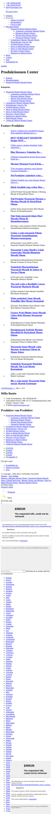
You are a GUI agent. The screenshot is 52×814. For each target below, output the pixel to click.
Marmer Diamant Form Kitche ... (27, 164)
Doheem (9, 16)
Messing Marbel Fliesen (28, 483)
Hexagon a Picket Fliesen (20, 51)
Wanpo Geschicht (17, 20)
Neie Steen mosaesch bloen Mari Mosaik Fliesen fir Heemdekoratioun (26, 219)
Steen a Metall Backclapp (10, 480)
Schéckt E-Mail (7, 487)
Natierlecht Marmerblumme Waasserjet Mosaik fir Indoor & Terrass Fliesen (26, 270)
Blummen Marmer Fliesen (25, 33)
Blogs (8, 55)
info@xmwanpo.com (14, 7)
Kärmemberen (16, 22)
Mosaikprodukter (12, 27)
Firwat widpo (16, 24)
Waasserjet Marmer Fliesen (25, 38)
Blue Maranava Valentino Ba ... (26, 152)
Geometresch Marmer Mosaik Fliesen (25, 40)
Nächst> (10, 388)
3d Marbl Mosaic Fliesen (20, 44)
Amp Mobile (13, 476)
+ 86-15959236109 (13, 3)
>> (14, 388)
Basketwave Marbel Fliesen (21, 53)
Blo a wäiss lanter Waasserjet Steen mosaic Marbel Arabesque (28, 382)
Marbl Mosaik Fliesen (14, 118)
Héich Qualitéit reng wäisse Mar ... (28, 187)
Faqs (7, 60)
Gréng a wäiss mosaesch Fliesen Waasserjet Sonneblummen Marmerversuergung (26, 236)
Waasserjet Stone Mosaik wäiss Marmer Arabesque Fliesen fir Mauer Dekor (26, 349)
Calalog (9, 57)
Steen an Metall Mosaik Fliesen (23, 46)
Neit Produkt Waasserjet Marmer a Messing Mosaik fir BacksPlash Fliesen (28, 201)
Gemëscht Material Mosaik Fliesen (19, 120)
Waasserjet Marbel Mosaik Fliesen (24, 29)
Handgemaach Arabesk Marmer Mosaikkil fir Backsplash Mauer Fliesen (27, 332)
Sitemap (4, 476)
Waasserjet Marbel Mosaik (38, 478)
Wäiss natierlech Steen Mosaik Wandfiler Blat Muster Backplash (27, 299)
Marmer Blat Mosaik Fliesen (26, 35)
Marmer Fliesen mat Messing (32, 480)
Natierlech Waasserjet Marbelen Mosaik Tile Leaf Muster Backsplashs (26, 366)
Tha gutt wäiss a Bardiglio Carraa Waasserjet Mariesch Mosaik (28, 285)
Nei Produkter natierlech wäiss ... (27, 175)
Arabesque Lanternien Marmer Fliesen (30, 31)
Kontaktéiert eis (12, 62)
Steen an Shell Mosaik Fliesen (22, 49)
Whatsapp (11, 492)
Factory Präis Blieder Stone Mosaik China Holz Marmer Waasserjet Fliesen (28, 315)
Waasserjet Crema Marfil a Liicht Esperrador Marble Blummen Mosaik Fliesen (27, 253)
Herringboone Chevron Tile (21, 42)
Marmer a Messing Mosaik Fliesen (14, 478)
